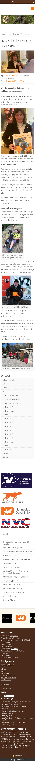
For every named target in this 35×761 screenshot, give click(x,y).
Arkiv (2, 696)
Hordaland (12, 737)
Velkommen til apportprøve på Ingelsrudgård (15, 577)
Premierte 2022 (9, 422)
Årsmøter (5, 457)
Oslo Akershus (9, 743)
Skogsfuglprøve (21, 743)
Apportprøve (12, 731)
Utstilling (3, 671)
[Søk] (33, 2)
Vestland (29, 745)
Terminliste (6, 387)
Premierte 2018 (9, 438)
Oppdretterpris (28, 741)
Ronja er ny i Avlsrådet (9, 600)
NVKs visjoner (4, 669)
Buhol (27, 732)
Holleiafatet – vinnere (11, 395)
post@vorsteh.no (14, 636)
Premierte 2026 (9, 407)
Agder (2, 732)
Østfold (23, 747)
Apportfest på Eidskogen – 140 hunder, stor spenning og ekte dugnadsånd (15, 572)
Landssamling (9, 739)
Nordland (13, 741)
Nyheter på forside (20, 81)
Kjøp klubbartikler (5, 684)
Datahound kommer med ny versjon (13, 588)
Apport (6, 732)
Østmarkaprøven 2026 (9, 555)
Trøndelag (17, 745)
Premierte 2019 (9, 434)
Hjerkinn (3, 737)
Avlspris (18, 732)
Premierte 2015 (9, 449)
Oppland (2, 743)
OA (24, 741)
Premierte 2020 (9, 430)
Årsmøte (17, 747)
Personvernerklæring (6, 653)
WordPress (19, 756)
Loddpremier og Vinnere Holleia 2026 (13, 592)
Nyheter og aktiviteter (9, 380)
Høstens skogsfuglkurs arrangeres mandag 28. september (16, 543)
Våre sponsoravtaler (6, 688)
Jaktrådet (3, 738)
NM (27, 738)
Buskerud (8, 81)
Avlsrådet (23, 732)
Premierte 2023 (9, 418)
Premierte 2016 (9, 446)
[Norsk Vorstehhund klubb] (17, 20)
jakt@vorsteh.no (8, 647)
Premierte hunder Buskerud (11, 403)
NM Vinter (8, 741)
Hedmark (30, 734)
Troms (12, 745)
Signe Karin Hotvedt (11, 75)
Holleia (5, 391)
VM (6, 747)
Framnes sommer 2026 (9, 563)
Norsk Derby (18, 741)
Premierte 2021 (9, 426)
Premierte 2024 (9, 415)
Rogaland (15, 743)
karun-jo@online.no (14, 638)
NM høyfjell (31, 739)
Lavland (16, 739)
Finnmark (18, 734)
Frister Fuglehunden (6, 680)
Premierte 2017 (9, 442)
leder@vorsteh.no (9, 642)
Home (9, 34)
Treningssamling (6, 745)
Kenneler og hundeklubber (8, 675)
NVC (22, 741)
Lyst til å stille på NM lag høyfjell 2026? (13, 548)
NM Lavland (3, 741)
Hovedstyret (17, 737)
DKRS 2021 (14, 734)
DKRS (10, 734)
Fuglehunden (24, 734)
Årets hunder (11, 747)
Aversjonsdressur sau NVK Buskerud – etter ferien (17, 551)
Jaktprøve (28, 736)
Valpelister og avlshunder (7, 665)
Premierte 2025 (9, 411)
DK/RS (13, 81)
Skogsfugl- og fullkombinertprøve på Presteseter (17, 559)
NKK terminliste (5, 673)
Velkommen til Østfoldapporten (12, 584)
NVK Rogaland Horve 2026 (10, 596)
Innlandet (22, 737)
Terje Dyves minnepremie (12, 399)
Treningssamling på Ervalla (10, 581)
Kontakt (5, 384)
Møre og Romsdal (21, 739)
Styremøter (6, 453)
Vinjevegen (3, 747)
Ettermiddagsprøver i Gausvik (11, 567)
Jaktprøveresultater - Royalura (8, 678)
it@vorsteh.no (10, 644)
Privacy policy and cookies (17, 759)
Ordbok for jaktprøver (6, 667)
